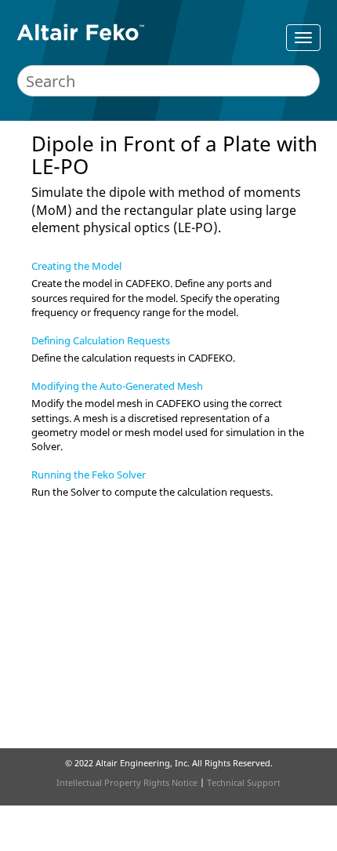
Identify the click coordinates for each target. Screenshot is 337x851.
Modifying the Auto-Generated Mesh (117, 386)
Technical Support (244, 782)
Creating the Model (76, 266)
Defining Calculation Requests (100, 340)
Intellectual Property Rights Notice (126, 782)
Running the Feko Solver (88, 474)
